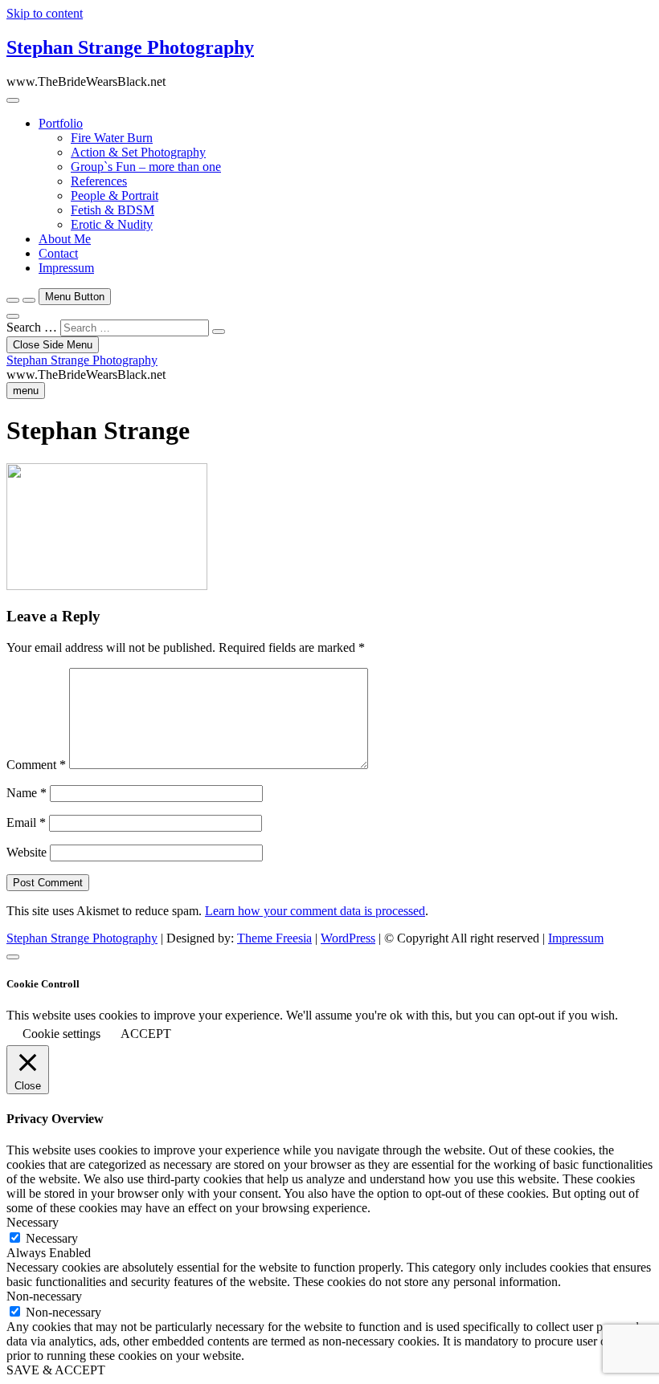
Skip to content (44, 13)
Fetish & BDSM (112, 210)
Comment (36, 764)
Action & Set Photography (138, 152)
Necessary (52, 1238)
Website (26, 852)
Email (26, 822)
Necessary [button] (32, 1222)
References (99, 181)
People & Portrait (114, 195)
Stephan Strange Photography (130, 47)
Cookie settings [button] (61, 1033)
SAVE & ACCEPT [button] (55, 1370)
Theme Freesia (274, 938)
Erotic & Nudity (112, 224)
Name (26, 793)
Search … (31, 327)
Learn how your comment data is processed (315, 911)
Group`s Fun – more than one (146, 166)
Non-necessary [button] (44, 1296)
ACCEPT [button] (146, 1033)
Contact (58, 253)
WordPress (348, 938)
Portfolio (61, 123)
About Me (65, 239)
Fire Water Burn (112, 138)
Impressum (66, 268)
